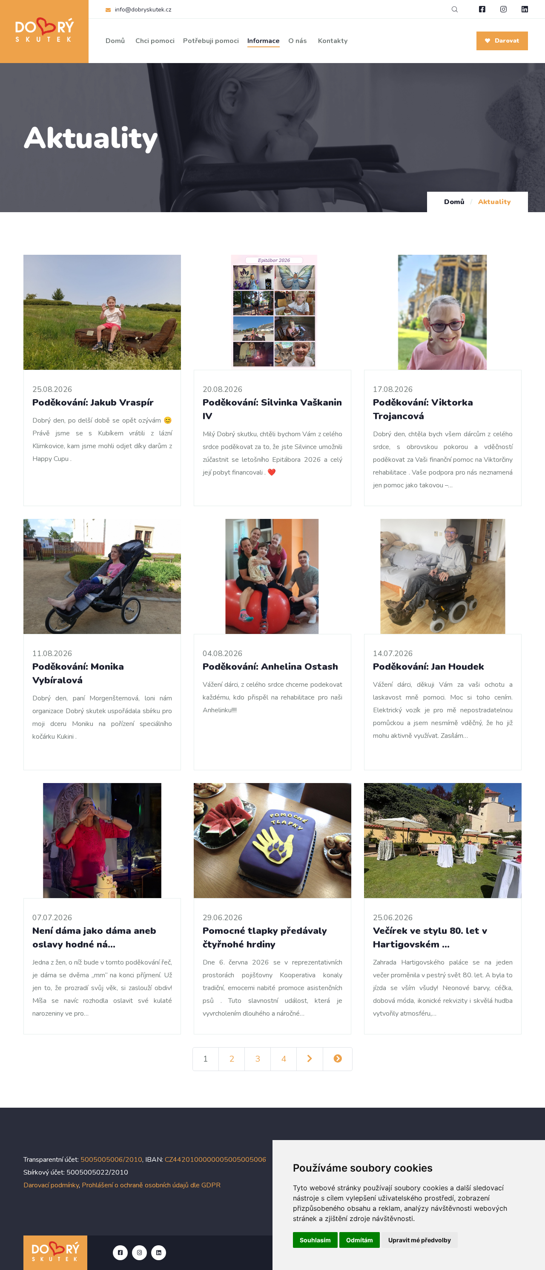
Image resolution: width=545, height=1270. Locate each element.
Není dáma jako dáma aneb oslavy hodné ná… (94, 937)
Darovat (506, 41)
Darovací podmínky (51, 1185)
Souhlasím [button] (315, 1240)
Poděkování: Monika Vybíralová (78, 673)
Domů (115, 41)
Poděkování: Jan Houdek (428, 666)
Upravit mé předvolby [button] (419, 1240)
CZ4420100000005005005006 (216, 1159)
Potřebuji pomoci (211, 41)
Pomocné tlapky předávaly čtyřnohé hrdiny (265, 937)
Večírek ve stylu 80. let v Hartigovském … (430, 937)
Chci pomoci (155, 41)
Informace (263, 41)
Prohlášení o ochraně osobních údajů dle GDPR (151, 1185)
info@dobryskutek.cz (143, 10)
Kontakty (332, 41)
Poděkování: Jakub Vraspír (93, 402)
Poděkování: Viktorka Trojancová (423, 409)
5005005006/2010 (111, 1159)
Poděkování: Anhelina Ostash (270, 666)
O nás (297, 41)
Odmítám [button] (359, 1240)
